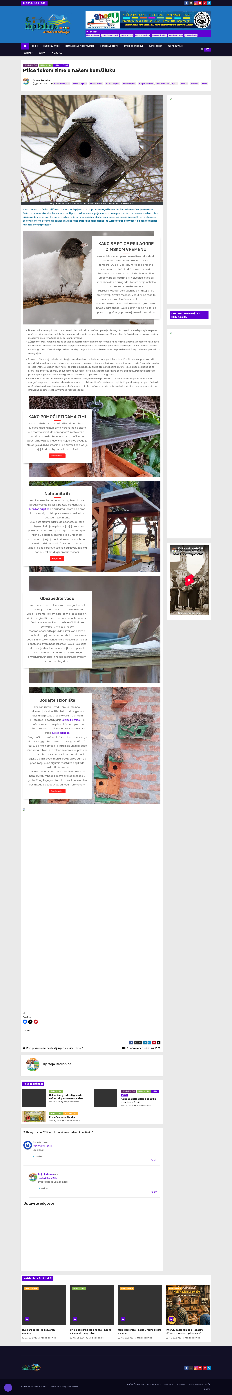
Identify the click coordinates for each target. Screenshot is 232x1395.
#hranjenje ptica (80, 84)
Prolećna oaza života (62, 1117)
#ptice (174, 84)
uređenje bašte (191, 35)
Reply (154, 1160)
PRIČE (35, 46)
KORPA (42, 53)
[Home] (25, 46)
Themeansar (72, 1386)
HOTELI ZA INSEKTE (109, 46)
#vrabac (194, 84)
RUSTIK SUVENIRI (175, 46)
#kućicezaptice (128, 84)
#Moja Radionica (145, 84)
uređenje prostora (142, 35)
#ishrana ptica (96, 84)
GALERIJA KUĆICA (195, 1384)
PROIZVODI (180, 1384)
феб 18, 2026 (55, 1120)
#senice (184, 84)
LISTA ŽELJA (168, 1384)
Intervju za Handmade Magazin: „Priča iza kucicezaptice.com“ (184, 1331)
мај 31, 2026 (55, 1101)
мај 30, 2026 (127, 1337)
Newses (60, 1386)
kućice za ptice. (61, 732)
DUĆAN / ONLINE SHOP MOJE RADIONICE (144, 1384)
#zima (204, 84)
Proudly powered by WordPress (35, 1386)
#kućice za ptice (112, 84)
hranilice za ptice (176, 35)
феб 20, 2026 (127, 1105)
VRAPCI (65, 65)
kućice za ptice (127, 35)
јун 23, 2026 (31, 1337)
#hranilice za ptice (62, 84)
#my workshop (162, 84)
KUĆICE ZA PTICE (52, 46)
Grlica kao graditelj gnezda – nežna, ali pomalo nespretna (66, 1097)
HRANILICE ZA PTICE (30, 65)
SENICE (57, 65)
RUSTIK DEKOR (155, 46)
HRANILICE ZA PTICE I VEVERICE (80, 46)
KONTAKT (28, 53)
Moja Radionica (92, 35)
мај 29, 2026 (175, 1337)
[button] (202, 49)
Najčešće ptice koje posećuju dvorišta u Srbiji (138, 1100)
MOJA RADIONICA (70, 1113)
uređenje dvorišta (159, 35)
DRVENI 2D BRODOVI (133, 46)
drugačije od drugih (110, 35)
